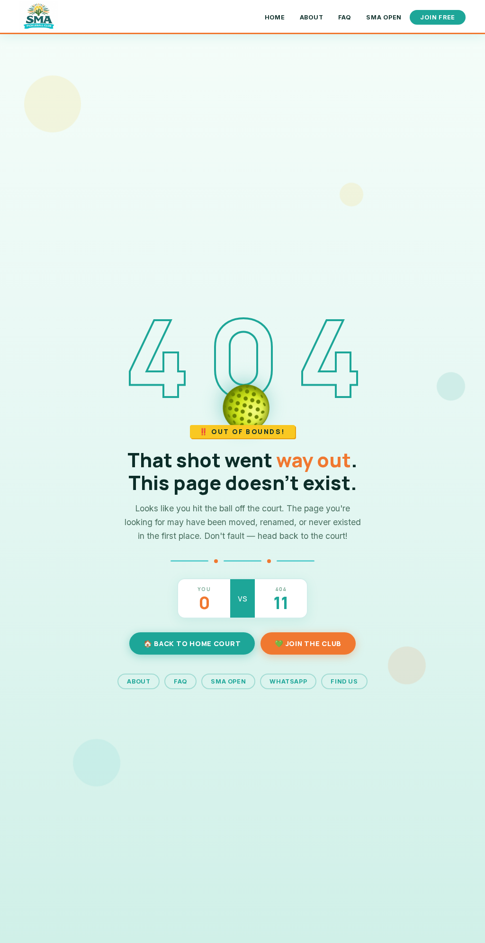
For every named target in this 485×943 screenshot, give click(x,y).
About (311, 17)
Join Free (437, 17)
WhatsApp (288, 681)
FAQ (344, 17)
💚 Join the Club (308, 643)
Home (275, 17)
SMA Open (384, 17)
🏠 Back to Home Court (192, 643)
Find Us (344, 681)
